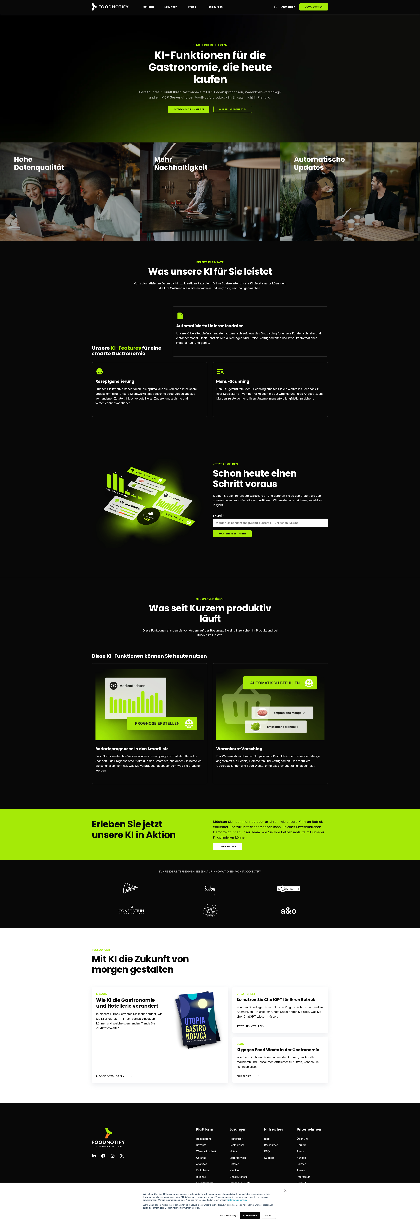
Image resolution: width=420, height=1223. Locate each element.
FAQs (267, 1151)
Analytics (201, 1164)
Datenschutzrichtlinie (237, 1199)
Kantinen (235, 1170)
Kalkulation (203, 1170)
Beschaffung (203, 1138)
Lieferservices (238, 1157)
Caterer (234, 1164)
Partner (301, 1164)
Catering (201, 1157)
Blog (267, 1138)
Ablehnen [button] (268, 1215)
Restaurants (237, 1145)
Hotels (233, 1151)
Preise (300, 1151)
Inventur (201, 1176)
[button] (250, 1215)
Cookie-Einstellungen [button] (228, 1215)
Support (269, 1157)
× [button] (285, 1189)
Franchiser (236, 1138)
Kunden (301, 1157)
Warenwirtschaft (206, 1151)
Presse (301, 1170)
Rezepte (201, 1145)
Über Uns (302, 1138)
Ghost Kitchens (239, 1176)
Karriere (301, 1145)
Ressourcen (271, 1145)
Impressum (303, 1176)
